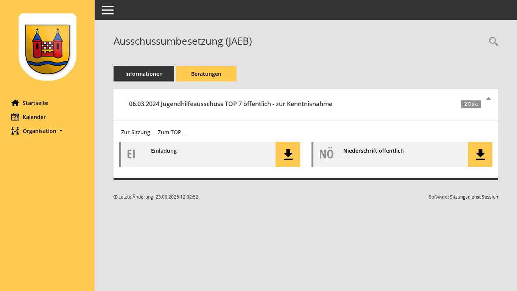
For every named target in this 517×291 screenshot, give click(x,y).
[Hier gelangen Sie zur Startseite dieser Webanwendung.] (47, 47)
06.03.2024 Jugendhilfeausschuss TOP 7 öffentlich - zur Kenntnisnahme (303, 104)
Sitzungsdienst (474, 197)
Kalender (34, 116)
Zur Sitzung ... (138, 132)
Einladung (164, 150)
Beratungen (206, 73)
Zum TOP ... (172, 132)
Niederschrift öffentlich (373, 150)
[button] (47, 131)
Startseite (35, 102)
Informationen (144, 73)
